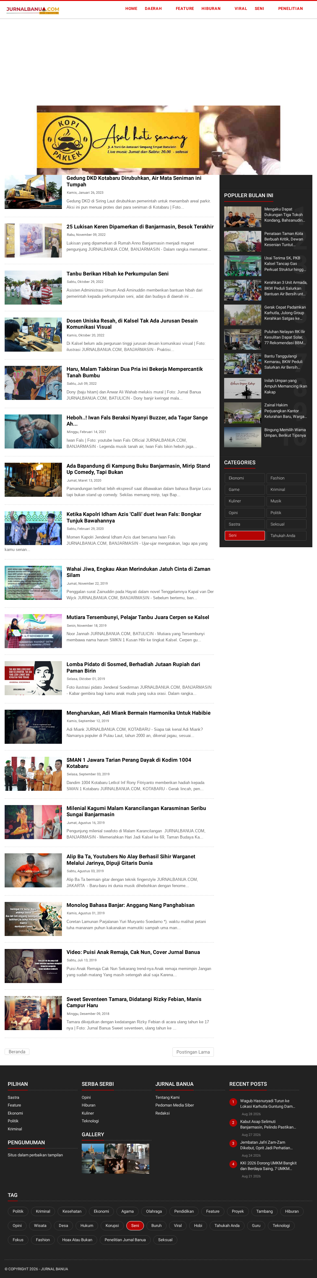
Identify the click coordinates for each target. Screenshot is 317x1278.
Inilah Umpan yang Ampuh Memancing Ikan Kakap (285, 386)
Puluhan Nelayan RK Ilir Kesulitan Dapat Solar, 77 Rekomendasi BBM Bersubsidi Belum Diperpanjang (284, 337)
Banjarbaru (18, 347)
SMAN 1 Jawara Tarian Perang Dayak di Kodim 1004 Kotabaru (129, 763)
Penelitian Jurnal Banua (125, 1239)
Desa (63, 1225)
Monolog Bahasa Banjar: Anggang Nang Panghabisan (131, 905)
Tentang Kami (167, 1097)
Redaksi (162, 1113)
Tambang (264, 1211)
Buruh (156, 1225)
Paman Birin (18, 691)
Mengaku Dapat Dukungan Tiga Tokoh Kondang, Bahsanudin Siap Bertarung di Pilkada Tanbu (283, 215)
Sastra (14, 493)
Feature (185, 8)
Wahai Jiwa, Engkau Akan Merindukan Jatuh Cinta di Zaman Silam (139, 572)
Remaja (14, 1026)
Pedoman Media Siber (174, 1105)
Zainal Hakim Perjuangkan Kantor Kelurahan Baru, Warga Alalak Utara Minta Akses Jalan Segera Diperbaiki (284, 411)
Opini (233, 512)
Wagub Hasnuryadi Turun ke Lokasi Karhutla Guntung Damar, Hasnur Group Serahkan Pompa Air (268, 1103)
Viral (241, 8)
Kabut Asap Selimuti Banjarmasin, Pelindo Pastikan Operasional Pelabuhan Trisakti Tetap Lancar (267, 1124)
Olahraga (154, 1211)
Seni (259, 8)
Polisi (13, 541)
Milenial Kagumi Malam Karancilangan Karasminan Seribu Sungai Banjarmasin (136, 811)
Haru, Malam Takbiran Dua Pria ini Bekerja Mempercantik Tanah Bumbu (135, 372)
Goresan (15, 932)
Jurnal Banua (54, 1269)
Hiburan (211, 8)
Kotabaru (16, 205)
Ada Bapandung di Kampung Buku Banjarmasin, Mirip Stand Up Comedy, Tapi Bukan (138, 469)
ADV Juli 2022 (19, 396)
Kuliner (235, 501)
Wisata (40, 1225)
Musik (276, 501)
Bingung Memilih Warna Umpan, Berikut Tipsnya (285, 432)
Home (131, 8)
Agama (127, 1211)
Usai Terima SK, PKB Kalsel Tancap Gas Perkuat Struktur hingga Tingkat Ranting (285, 264)
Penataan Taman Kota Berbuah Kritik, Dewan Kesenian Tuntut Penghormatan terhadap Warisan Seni (285, 239)
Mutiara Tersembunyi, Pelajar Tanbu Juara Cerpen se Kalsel (138, 617)
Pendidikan (17, 644)
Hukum (86, 1225)
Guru (256, 1225)
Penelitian (290, 8)
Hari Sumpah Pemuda (26, 300)
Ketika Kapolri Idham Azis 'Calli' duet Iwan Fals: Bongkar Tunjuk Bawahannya (134, 517)
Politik (276, 512)
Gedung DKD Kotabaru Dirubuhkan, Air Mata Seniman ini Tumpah (134, 181)
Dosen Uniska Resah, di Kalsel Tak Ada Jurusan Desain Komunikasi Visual (132, 324)
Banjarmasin (20, 253)
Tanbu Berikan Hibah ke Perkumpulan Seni (118, 274)
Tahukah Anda (283, 535)
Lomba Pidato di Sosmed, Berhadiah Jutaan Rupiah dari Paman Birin (133, 667)
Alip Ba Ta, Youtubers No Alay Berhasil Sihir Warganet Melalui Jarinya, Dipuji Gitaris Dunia (131, 859)
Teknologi (90, 1121)
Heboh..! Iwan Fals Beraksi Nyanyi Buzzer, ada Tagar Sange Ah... (137, 420)
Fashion (277, 478)
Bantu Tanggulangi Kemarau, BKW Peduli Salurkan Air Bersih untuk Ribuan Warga (283, 362)
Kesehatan (72, 1211)
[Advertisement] (158, 62)
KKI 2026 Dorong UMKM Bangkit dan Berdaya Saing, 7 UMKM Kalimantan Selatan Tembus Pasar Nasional (268, 1166)
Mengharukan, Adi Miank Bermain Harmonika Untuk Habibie (139, 713)
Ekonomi (236, 478)
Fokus (18, 1239)
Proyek (238, 1211)
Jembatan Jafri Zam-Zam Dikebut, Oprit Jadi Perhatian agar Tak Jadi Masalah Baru (265, 1145)
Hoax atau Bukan (77, 1239)
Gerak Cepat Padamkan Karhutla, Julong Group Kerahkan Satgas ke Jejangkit (285, 313)
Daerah (153, 8)
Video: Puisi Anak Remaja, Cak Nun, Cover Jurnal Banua (133, 952)
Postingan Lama (193, 1052)
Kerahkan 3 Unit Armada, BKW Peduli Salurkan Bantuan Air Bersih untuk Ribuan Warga (285, 288)
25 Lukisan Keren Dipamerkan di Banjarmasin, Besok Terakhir (140, 226)
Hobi (198, 1225)
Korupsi (112, 1225)
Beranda (17, 1052)
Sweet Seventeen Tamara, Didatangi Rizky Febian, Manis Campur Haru (134, 1002)
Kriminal (278, 489)
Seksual (277, 524)
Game (234, 489)
